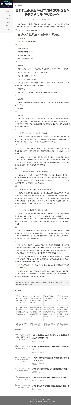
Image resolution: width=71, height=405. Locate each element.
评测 (7, 29)
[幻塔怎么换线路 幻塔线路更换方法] (22, 316)
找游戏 (8, 15)
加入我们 (35, 399)
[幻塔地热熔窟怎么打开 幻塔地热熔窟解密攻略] (23, 370)
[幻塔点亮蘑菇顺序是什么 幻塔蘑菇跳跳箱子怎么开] (23, 347)
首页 (7, 12)
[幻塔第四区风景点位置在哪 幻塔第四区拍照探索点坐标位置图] (23, 359)
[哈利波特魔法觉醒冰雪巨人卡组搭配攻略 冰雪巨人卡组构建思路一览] (35, 300)
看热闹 (8, 18)
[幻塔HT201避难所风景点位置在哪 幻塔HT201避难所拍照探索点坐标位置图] (22, 300)
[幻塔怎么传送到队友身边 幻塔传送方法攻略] (23, 378)
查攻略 (8, 22)
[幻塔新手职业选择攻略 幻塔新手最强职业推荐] (49, 300)
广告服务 (48, 399)
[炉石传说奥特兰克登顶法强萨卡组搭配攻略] (35, 316)
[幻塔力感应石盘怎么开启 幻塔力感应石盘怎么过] (63, 300)
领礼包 (8, 25)
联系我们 (41, 399)
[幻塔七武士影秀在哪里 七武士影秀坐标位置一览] (23, 386)
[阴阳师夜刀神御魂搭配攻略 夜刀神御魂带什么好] (49, 316)
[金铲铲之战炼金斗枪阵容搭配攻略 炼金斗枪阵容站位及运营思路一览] (23, 337)
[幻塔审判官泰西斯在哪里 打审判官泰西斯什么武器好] (63, 316)
